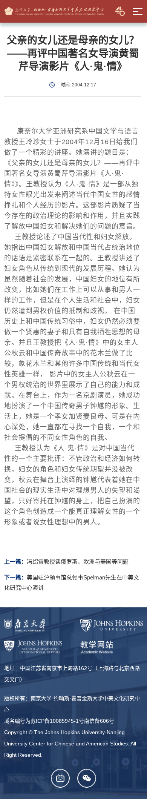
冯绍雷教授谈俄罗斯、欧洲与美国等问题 (78, 561)
